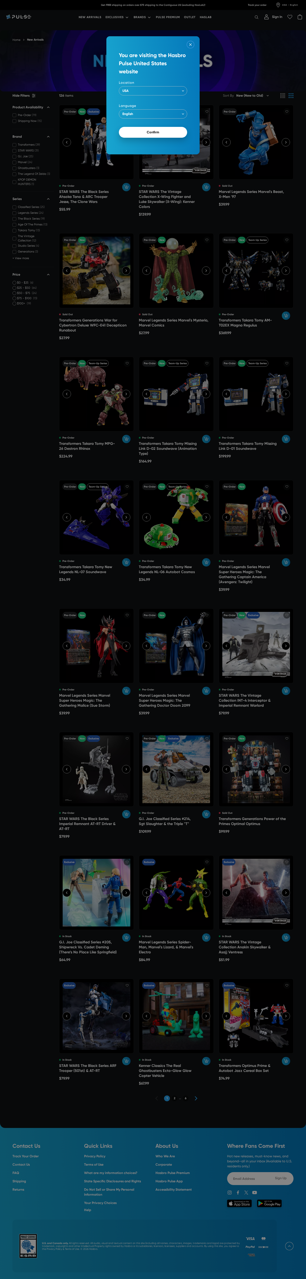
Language (127, 106)
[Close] (190, 44)
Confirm (153, 132)
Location (126, 83)
